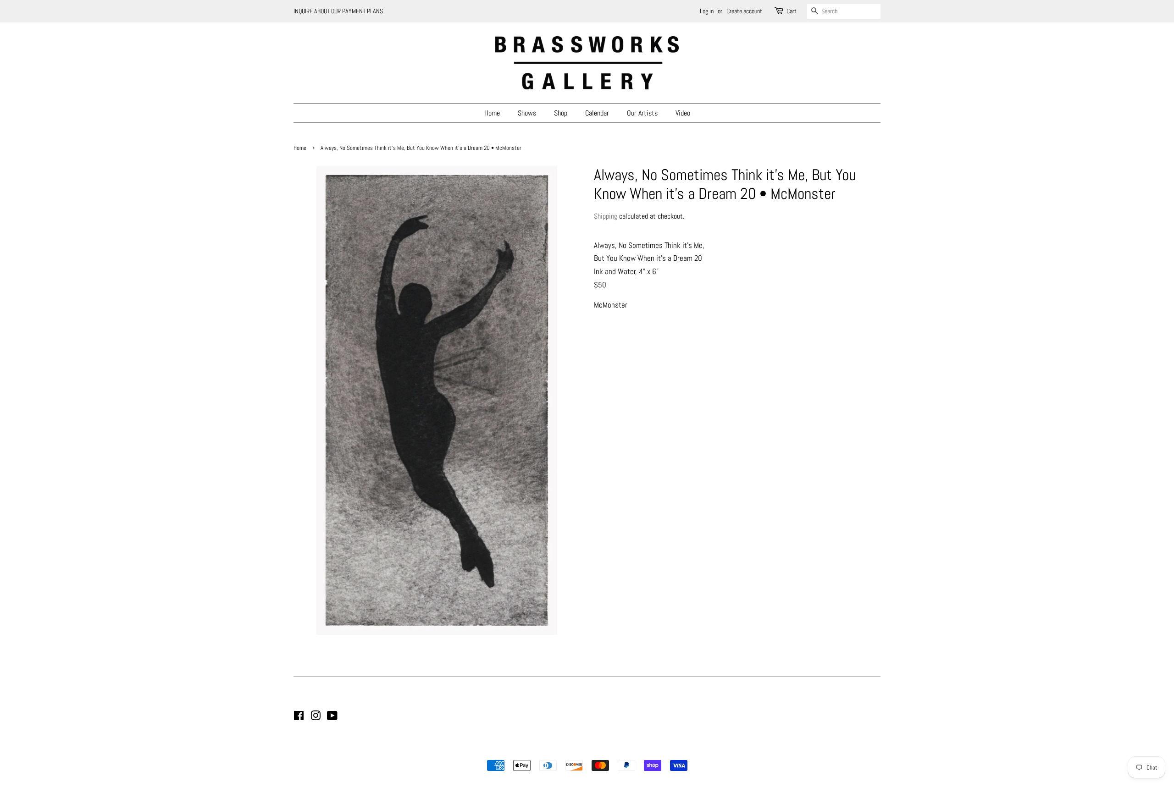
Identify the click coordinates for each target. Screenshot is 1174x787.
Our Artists (642, 113)
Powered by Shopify (634, 749)
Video (683, 113)
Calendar (597, 113)
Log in (707, 11)
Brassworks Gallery (585, 749)
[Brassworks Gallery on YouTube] (332, 717)
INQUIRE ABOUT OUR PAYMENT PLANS (338, 11)
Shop (560, 113)
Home (492, 113)
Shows (527, 113)
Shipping (605, 216)
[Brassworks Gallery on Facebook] (299, 717)
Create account (744, 11)
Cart (791, 11)
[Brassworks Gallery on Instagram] (315, 717)
